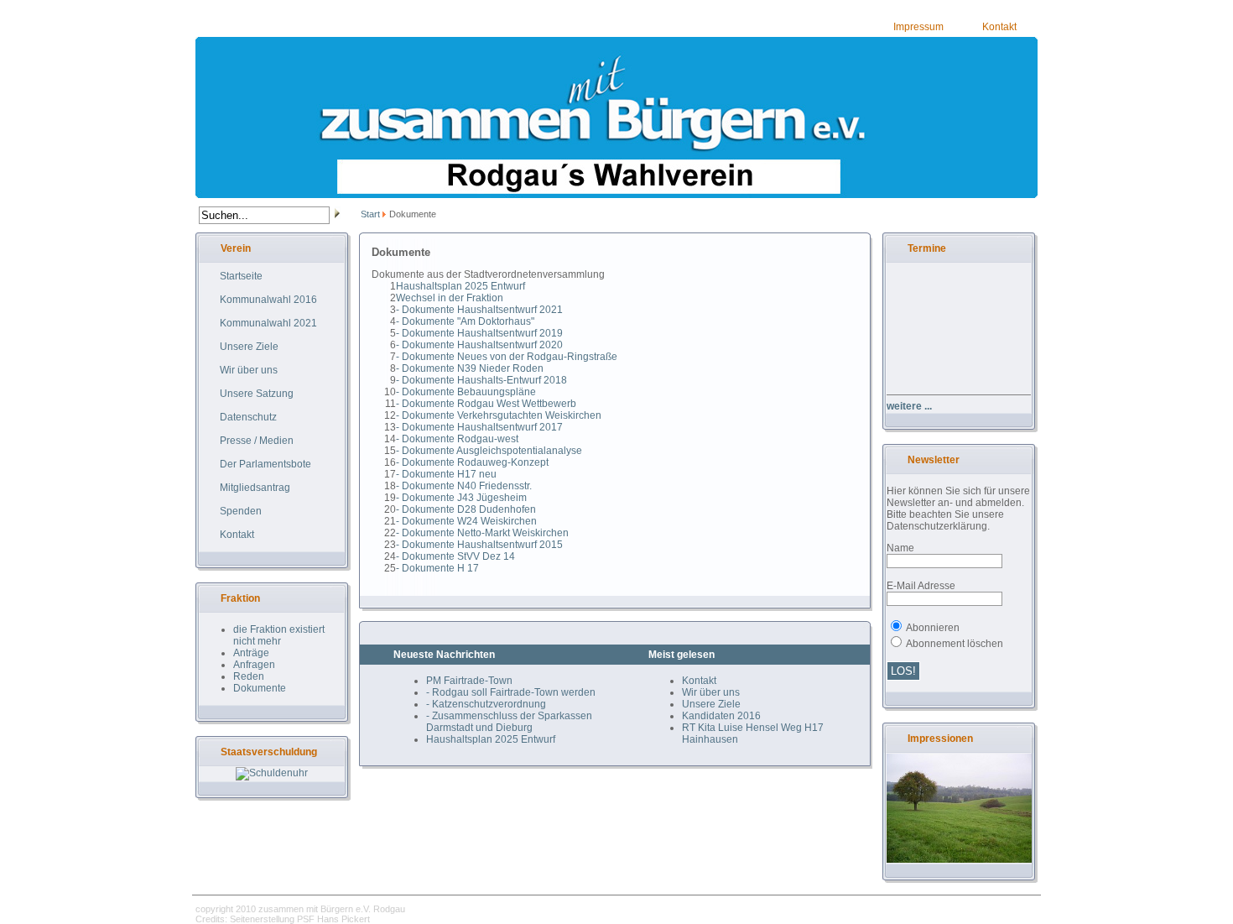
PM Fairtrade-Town (469, 680)
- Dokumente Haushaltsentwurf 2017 (479, 427)
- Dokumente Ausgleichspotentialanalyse (489, 451)
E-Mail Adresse (921, 586)
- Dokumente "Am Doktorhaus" (465, 321)
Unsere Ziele (711, 704)
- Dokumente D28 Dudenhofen (466, 509)
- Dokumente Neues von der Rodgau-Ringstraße (506, 357)
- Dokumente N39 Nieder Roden (470, 368)
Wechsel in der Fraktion (449, 298)
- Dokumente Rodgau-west (457, 439)
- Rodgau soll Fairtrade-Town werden (511, 692)
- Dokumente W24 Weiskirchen (466, 521)
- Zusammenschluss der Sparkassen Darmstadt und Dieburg (509, 721)
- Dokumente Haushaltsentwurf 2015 (479, 545)
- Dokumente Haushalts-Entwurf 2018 (481, 380)
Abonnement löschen (954, 644)
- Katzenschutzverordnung (486, 704)
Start (370, 214)
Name (900, 548)
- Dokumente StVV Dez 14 (455, 556)
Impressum (918, 27)
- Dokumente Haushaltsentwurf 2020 (479, 345)
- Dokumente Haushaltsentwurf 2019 (479, 333)
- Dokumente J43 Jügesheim (461, 498)
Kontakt (999, 27)
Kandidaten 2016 (721, 716)
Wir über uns (711, 692)
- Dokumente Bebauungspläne (466, 392)
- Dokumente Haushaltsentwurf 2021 (479, 310)
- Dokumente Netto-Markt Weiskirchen (482, 533)
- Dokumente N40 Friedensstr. (464, 486)
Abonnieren (933, 628)
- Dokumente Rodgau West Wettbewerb (486, 404)
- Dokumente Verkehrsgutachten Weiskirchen (498, 415)
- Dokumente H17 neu (446, 474)
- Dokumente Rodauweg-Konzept (472, 462)
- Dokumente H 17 (437, 568)
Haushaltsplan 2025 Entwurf (460, 286)
